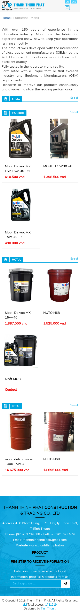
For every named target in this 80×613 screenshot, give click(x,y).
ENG (74, 2)
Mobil (35, 18)
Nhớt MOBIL (14, 379)
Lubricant (20, 18)
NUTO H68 (51, 313)
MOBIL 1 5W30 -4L (58, 166)
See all (74, 97)
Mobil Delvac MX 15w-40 (18, 315)
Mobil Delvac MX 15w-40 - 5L (18, 234)
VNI (67, 2)
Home (6, 18)
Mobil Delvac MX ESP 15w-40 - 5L (18, 168)
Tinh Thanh (48, 608)
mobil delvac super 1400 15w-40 (19, 461)
